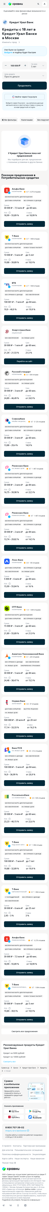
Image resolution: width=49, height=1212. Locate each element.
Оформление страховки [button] (30, 665)
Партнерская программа (34, 1146)
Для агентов (7, 1150)
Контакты (17, 1146)
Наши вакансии (37, 1158)
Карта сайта (7, 1158)
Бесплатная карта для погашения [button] (18, 197)
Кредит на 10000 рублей (14, 1057)
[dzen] (25, 1205)
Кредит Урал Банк (29, 1068)
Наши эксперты (22, 1158)
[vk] (10, 1205)
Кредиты (43, 1068)
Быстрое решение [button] (31, 709)
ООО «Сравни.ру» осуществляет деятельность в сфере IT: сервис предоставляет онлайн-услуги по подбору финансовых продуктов (24, 1176)
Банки (15, 1068)
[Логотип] (10, 1169)
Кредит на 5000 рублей (13, 1053)
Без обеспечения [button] (32, 294)
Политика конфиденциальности (16, 1154)
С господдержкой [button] (12, 897)
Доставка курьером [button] (13, 200)
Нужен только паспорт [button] (33, 247)
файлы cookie (30, 1189)
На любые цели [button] (28, 338)
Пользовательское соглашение (28, 1150)
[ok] (18, 1205)
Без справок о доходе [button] (32, 200)
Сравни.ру (5, 1068)
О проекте (6, 1146)
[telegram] (3, 1205)
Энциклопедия (39, 1154)
